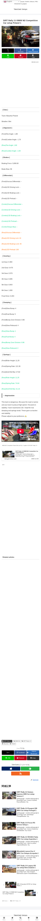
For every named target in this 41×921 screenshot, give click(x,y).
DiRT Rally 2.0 (8, 741)
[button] (33, 56)
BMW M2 (17, 741)
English (9, 1)
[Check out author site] (11, 769)
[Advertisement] (20, 84)
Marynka (6, 744)
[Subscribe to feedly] (30, 769)
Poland (13, 744)
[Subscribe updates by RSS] (20, 773)
